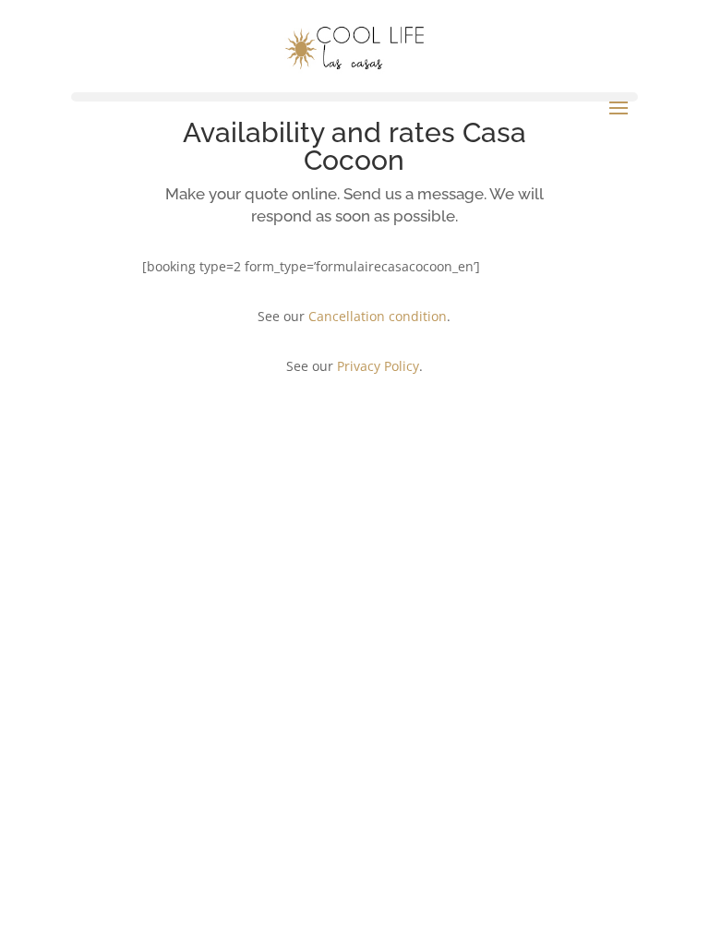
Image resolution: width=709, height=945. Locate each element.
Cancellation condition (377, 316)
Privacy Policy (378, 366)
